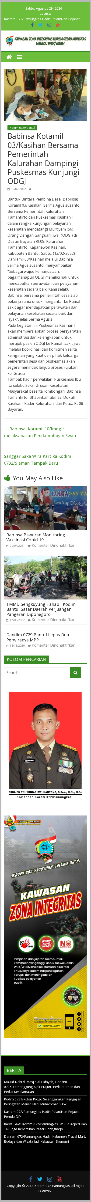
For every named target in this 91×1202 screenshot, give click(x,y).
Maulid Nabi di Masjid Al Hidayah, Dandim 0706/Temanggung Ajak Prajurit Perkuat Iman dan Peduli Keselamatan (42, 1087)
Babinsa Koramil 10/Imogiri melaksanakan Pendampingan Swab (40, 432)
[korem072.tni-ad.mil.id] (9, 57)
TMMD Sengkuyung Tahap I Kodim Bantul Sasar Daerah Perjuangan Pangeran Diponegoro (41, 609)
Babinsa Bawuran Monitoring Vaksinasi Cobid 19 (35, 537)
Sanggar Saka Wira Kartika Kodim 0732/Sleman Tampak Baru (37, 459)
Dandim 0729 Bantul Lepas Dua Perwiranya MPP (37, 637)
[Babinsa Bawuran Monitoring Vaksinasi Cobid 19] (45, 489)
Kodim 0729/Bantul (22, 128)
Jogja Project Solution (63, 1195)
